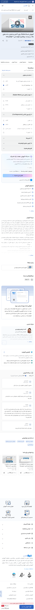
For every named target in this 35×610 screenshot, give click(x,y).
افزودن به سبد (25, 607)
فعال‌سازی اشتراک (18, 175)
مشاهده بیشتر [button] (29, 569)
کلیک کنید (5, 1)
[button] (18, 5)
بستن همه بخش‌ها (6, 70)
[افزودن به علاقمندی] (31, 457)
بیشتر (30, 167)
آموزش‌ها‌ (26, 10)
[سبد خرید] (2, 6)
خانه (33, 10)
